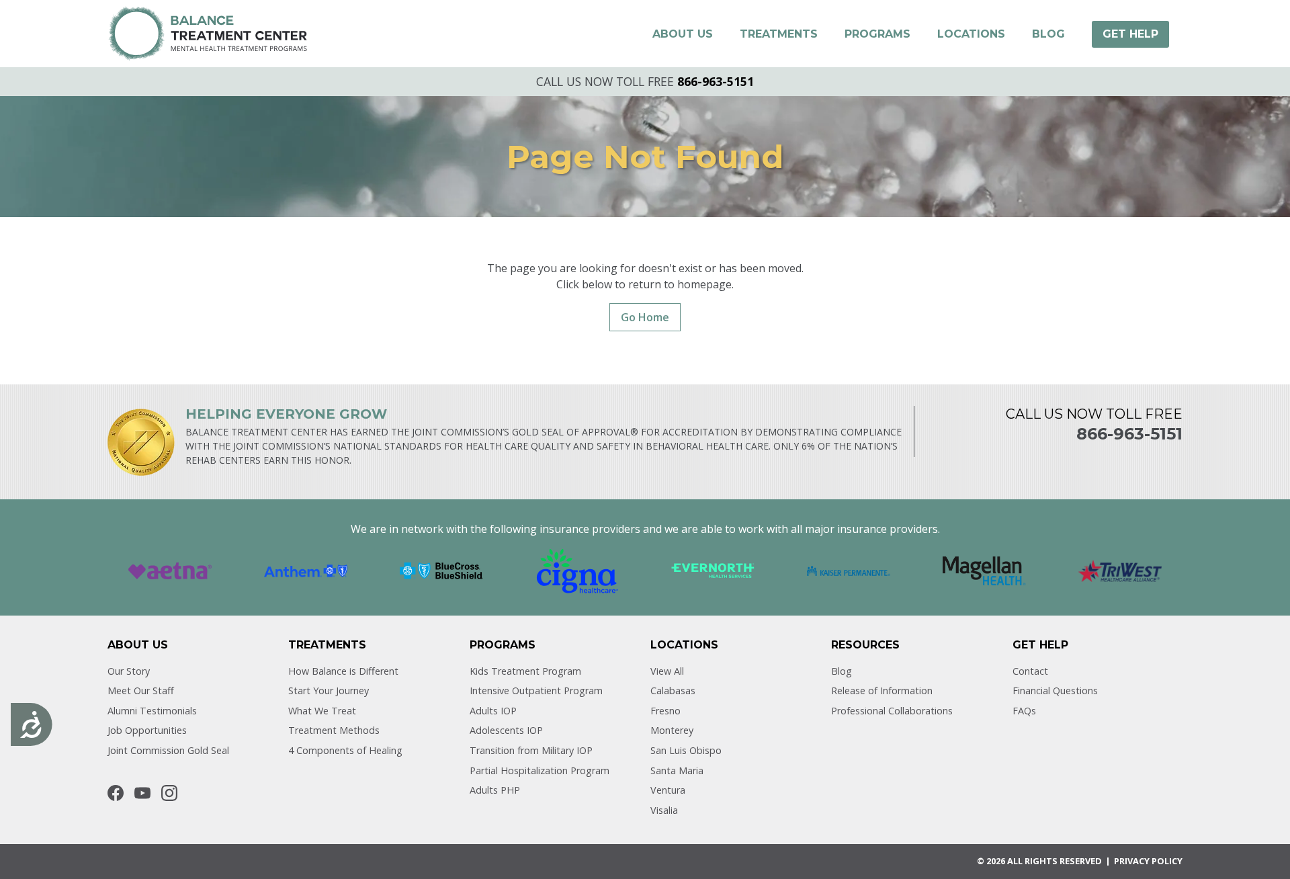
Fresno (665, 710)
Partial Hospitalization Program (539, 770)
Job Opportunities (147, 730)
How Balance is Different (343, 671)
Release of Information (882, 690)
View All (667, 671)
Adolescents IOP (506, 730)
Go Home (645, 317)
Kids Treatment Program (525, 671)
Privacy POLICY (1148, 861)
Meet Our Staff (141, 690)
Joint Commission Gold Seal (168, 750)
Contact (1030, 671)
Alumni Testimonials (152, 710)
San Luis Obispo (686, 750)
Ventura (667, 790)
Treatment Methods (334, 730)
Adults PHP (495, 790)
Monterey (671, 730)
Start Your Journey (328, 690)
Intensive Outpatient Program (536, 690)
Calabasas (672, 690)
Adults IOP (493, 710)
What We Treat (322, 710)
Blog (841, 671)
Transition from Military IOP (531, 750)
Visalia (664, 810)
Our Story (129, 671)
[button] (682, 34)
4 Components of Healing (345, 750)
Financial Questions (1055, 690)
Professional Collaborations (892, 710)
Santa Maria (676, 770)
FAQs (1024, 710)
